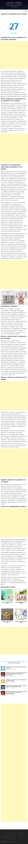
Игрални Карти (11, 833)
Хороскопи (22, 833)
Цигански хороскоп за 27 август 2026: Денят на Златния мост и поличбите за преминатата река (16, 692)
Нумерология (20, 835)
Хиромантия (13, 835)
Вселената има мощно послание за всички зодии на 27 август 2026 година (16, 686)
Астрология (7, 835)
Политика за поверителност (11, 838)
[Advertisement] (14, 55)
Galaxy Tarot (14, 3)
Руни (17, 833)
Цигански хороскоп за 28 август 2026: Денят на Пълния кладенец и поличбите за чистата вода (16, 673)
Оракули (4, 833)
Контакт (20, 838)
